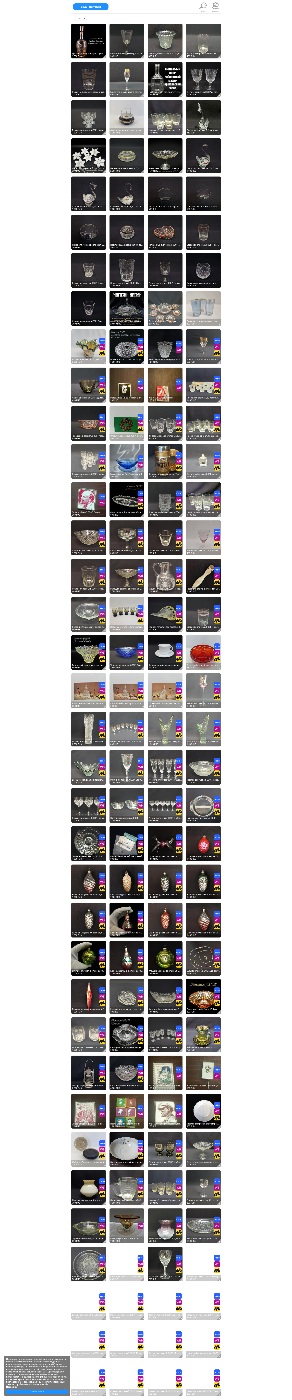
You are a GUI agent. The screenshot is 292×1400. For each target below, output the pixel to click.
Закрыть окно (37, 1391)
